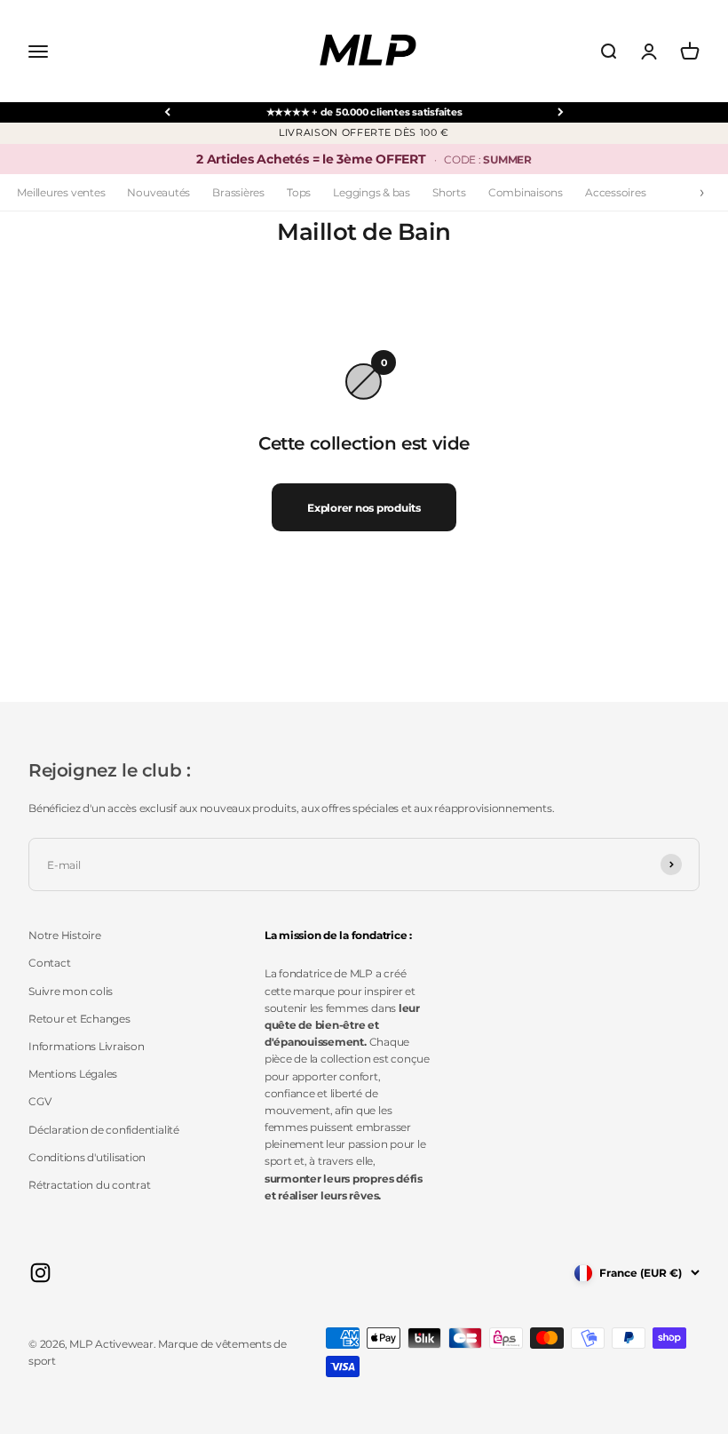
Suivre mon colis (70, 991)
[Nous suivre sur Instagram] (40, 1273)
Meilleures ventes (61, 192)
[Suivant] (561, 112)
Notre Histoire (64, 935)
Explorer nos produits (364, 507)
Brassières (238, 192)
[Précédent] (167, 112)
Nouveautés (158, 192)
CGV (39, 1101)
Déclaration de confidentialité (103, 1129)
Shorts (449, 192)
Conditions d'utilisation (87, 1157)
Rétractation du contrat (89, 1184)
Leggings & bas (371, 192)
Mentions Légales (72, 1073)
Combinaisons (525, 192)
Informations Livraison (86, 1046)
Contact (49, 962)
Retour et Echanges (79, 1018)
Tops (299, 192)
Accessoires (615, 192)
